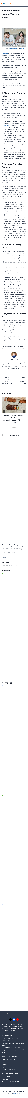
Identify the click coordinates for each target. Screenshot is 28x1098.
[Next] (24, 411)
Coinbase (4, 1064)
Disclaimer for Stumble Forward (11, 1081)
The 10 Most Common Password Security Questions (14, 1044)
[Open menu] (26, 3)
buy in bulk (7, 125)
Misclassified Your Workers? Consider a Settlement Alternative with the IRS (13, 418)
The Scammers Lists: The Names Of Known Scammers (12, 1039)
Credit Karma (5, 1062)
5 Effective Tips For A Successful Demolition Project (7, 380)
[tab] (12, 427)
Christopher (6, 20)
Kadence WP (17, 1093)
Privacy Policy (6, 1076)
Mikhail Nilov (13, 48)
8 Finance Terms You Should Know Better (21, 380)
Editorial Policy (6, 1084)
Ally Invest (5, 1067)
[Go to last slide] (4, 411)
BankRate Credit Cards (8, 1069)
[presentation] (14, 405)
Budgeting (5, 53)
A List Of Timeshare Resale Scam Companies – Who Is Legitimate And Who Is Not (14, 1050)
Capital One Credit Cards (9, 1059)
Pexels (22, 48)
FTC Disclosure (6, 1079)
